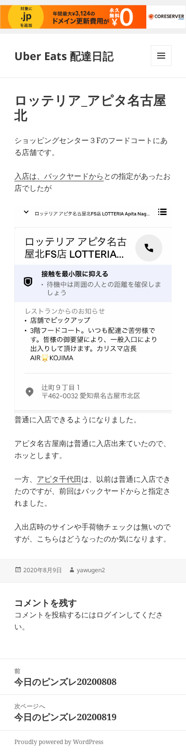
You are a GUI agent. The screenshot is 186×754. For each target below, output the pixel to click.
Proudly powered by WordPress (58, 742)
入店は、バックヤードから (59, 176)
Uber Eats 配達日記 (64, 55)
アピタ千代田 (59, 479)
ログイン (111, 614)
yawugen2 (91, 570)
